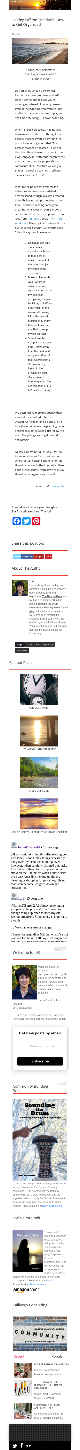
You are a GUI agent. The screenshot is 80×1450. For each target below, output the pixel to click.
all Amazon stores (36, 1284)
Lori (18, 34)
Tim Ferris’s (34, 218)
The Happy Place (52, 596)
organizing (48, 644)
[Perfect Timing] (39, 704)
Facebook (27, 557)
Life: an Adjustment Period (39, 749)
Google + (38, 557)
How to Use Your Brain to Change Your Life (39, 832)
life (37, 644)
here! (49, 1280)
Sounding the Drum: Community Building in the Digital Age (48, 608)
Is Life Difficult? (39, 790)
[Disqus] (40, 891)
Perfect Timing (39, 708)
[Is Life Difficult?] (39, 787)
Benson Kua (58, 486)
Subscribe (40, 1061)
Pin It (48, 557)
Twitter (17, 557)
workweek (22, 650)
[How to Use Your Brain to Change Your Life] (39, 828)
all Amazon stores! (52, 1206)
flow (30, 644)
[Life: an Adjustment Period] (39, 745)
